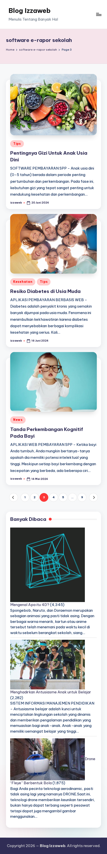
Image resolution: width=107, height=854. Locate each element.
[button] (13, 497)
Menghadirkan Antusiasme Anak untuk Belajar (50, 692)
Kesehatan (22, 282)
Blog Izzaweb (29, 10)
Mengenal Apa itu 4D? (29, 604)
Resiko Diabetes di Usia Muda (45, 291)
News (18, 420)
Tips (17, 143)
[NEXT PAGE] (93, 497)
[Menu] (98, 14)
